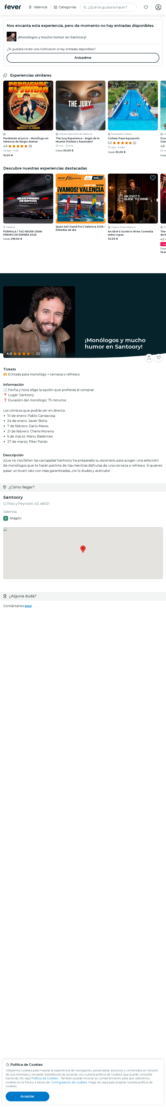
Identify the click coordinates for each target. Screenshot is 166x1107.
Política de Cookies (44, 1078)
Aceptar (27, 1096)
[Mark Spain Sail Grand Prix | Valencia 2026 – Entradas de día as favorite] (100, 177)
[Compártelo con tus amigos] (149, 358)
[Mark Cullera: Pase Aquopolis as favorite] (152, 85)
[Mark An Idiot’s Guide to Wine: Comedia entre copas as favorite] (152, 177)
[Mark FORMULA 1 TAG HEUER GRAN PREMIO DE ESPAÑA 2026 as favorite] (48, 177)
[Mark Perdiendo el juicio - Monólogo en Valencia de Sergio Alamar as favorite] (48, 85)
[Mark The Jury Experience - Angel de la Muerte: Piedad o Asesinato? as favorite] (100, 85)
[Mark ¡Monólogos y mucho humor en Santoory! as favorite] (159, 358)
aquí (28, 606)
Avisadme (82, 58)
